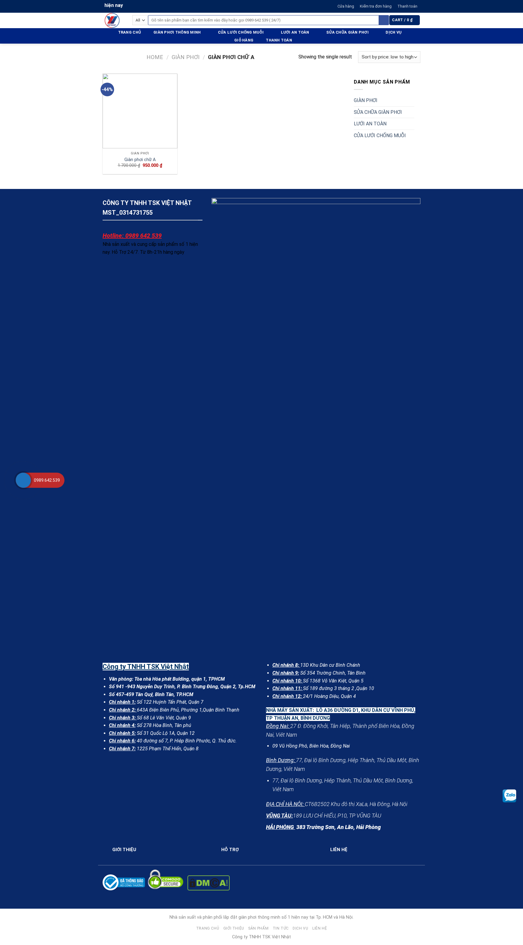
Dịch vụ (394, 32)
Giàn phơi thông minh (177, 32)
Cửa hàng (345, 6)
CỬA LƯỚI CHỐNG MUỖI (380, 135)
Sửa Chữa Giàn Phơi (347, 32)
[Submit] (384, 20)
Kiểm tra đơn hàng (376, 6)
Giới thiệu (233, 928)
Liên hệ (319, 928)
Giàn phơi (185, 57)
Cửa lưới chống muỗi (241, 32)
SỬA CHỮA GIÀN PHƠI (378, 112)
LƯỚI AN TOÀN (295, 32)
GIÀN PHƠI (365, 100)
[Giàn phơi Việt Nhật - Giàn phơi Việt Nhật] (113, 20)
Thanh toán (407, 6)
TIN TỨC (281, 928)
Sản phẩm (258, 928)
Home (154, 57)
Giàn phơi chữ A (140, 159)
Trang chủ (129, 32)
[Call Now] (23, 480)
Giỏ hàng (243, 40)
